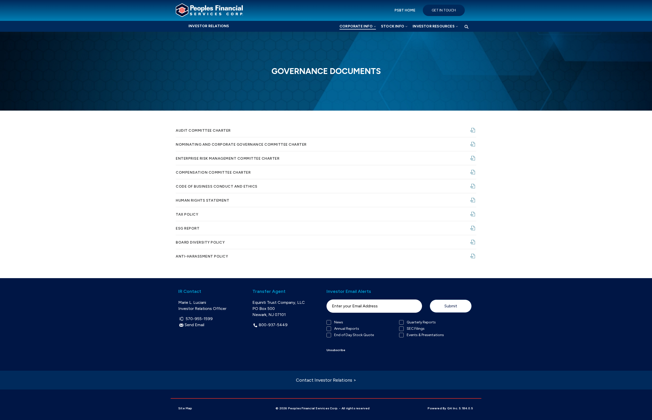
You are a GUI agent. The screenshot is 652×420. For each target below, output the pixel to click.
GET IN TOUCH (444, 10)
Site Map (185, 408)
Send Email (194, 324)
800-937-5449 (273, 324)
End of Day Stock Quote (354, 335)
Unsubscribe (336, 350)
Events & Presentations (425, 335)
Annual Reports (346, 329)
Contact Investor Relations (326, 380)
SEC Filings (416, 329)
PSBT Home (405, 10)
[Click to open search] (466, 27)
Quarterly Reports (421, 322)
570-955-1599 (198, 318)
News (338, 322)
